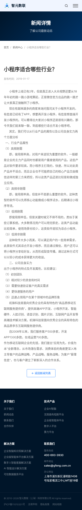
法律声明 (32, 504)
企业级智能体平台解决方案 (19, 456)
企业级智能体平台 (54, 420)
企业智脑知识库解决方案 (17, 450)
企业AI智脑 (50, 408)
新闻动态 (9, 414)
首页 (6, 47)
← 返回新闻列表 (41, 373)
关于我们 (9, 408)
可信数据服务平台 (14, 474)
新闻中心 (18, 47)
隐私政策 (44, 504)
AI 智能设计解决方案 (15, 468)
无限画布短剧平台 (54, 414)
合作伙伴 (9, 425)
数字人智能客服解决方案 (17, 462)
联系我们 (9, 420)
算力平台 (49, 431)
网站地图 (57, 504)
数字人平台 (50, 425)
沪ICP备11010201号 (14, 504)
